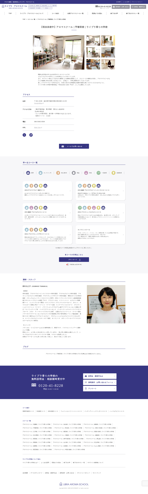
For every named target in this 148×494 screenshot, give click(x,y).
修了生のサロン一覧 (132, 13)
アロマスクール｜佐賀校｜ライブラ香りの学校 (67, 446)
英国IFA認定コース (28, 411)
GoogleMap (38, 103)
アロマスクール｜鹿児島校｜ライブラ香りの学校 (37, 449)
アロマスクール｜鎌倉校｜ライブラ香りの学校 (99, 435)
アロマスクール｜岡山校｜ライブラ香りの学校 (100, 438)
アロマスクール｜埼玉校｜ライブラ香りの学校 (68, 428)
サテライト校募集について (95, 462)
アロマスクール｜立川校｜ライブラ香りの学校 (36, 431)
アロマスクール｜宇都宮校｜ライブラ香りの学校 (37, 428)
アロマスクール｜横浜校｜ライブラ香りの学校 (67, 431)
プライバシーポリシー (137, 1)
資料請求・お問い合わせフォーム (100, 382)
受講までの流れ (97, 13)
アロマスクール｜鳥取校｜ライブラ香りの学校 (36, 442)
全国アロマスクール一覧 (75, 13)
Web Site (37, 127)
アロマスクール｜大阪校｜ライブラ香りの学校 (68, 435)
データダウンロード (36, 473)
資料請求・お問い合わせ (67, 473)
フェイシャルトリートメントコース (71, 411)
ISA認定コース (41, 411)
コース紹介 (55, 13)
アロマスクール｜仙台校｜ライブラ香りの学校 (67, 424)
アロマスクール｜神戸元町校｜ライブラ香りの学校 (68, 438)
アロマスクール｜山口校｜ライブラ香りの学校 (67, 442)
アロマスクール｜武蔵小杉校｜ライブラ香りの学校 (99, 431)
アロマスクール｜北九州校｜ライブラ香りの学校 (98, 442)
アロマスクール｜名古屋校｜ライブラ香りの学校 (37, 435)
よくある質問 (126, 1)
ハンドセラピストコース (117, 411)
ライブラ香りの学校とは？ (30, 462)
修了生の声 (114, 13)
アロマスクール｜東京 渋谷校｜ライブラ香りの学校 (100, 428)
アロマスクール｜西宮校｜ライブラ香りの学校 (36, 438)
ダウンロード (73, 259)
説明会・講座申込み (95, 376)
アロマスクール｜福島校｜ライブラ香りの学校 (97, 424)
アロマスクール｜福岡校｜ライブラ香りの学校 (36, 446)
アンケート (92, 388)
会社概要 (118, 1)
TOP (10, 13)
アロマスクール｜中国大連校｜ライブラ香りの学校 (69, 449)
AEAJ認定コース (53, 411)
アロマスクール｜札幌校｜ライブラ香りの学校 (36, 424)
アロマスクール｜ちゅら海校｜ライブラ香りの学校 (99, 446)
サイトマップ (97, 473)
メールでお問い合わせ (74, 146)
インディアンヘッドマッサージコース (95, 411)
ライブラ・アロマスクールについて (32, 13)
